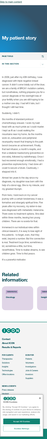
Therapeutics (7, 359)
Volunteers (29, 362)
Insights (5, 366)
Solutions (6, 362)
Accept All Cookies (21, 421)
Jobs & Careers (31, 370)
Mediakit (5, 393)
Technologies (7, 370)
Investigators (30, 366)
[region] (21, 415)
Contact (6, 339)
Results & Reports (11, 347)
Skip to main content (11, 1)
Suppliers (29, 378)
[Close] (40, 398)
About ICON (8, 343)
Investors (29, 374)
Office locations (8, 374)
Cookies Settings (21, 429)
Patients (28, 359)
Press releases (8, 390)
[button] (23, 56)
